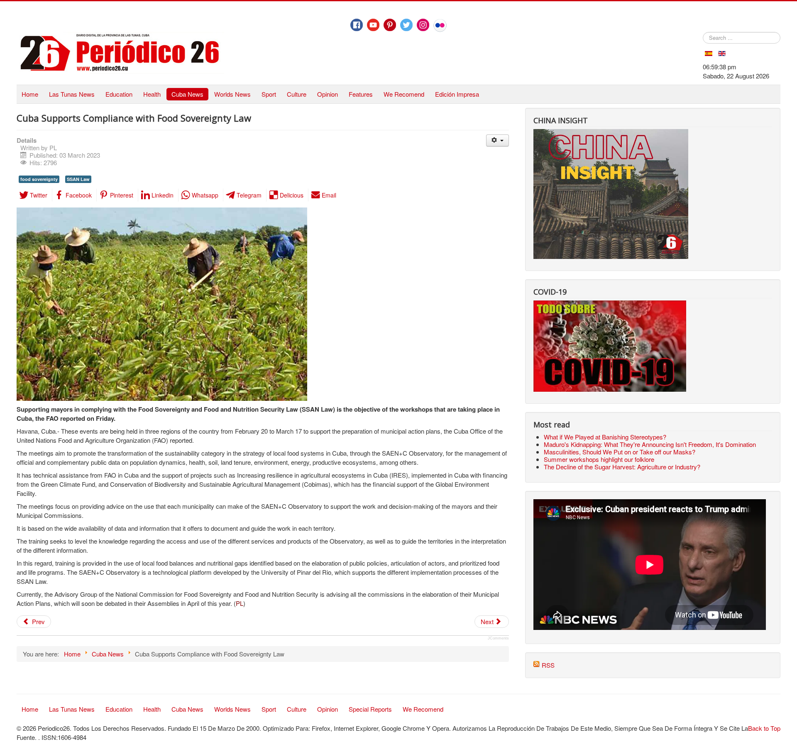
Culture (296, 94)
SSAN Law (78, 179)
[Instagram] (423, 25)
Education (118, 94)
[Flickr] (440, 25)
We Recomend (404, 94)
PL (239, 603)
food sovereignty (39, 179)
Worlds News (232, 94)
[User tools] (497, 140)
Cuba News (187, 94)
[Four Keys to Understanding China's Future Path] (610, 133)
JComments (498, 638)
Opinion (327, 94)
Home (30, 94)
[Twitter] (406, 25)
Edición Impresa (457, 94)
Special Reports (370, 709)
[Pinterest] (390, 25)
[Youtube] (373, 25)
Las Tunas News (72, 94)
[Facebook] (356, 25)
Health (152, 94)
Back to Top (764, 728)
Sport (269, 94)
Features (361, 94)
